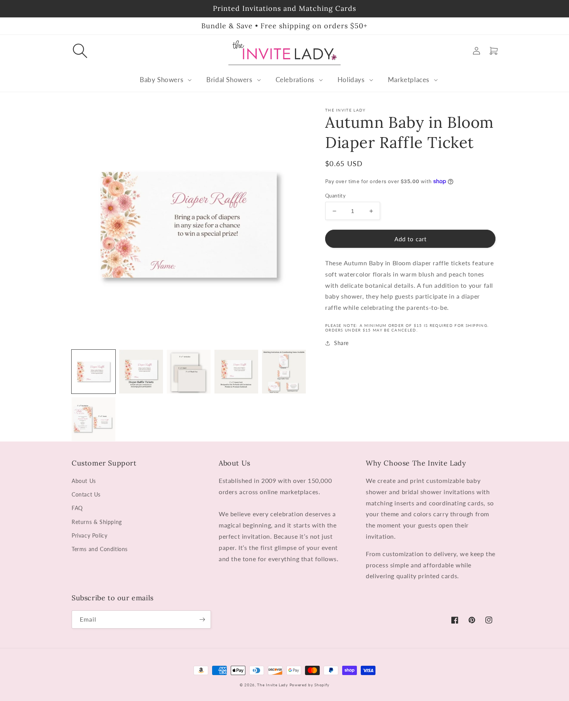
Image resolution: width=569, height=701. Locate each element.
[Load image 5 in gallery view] (284, 371)
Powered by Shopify (310, 684)
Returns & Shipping (97, 522)
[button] (80, 50)
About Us (84, 481)
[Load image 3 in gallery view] (189, 371)
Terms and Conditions (100, 549)
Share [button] (341, 343)
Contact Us (86, 494)
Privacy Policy (89, 535)
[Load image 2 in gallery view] (141, 371)
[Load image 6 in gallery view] (93, 419)
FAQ (77, 508)
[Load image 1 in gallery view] (93, 371)
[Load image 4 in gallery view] (236, 371)
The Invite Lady (272, 684)
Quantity (335, 195)
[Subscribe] (202, 619)
